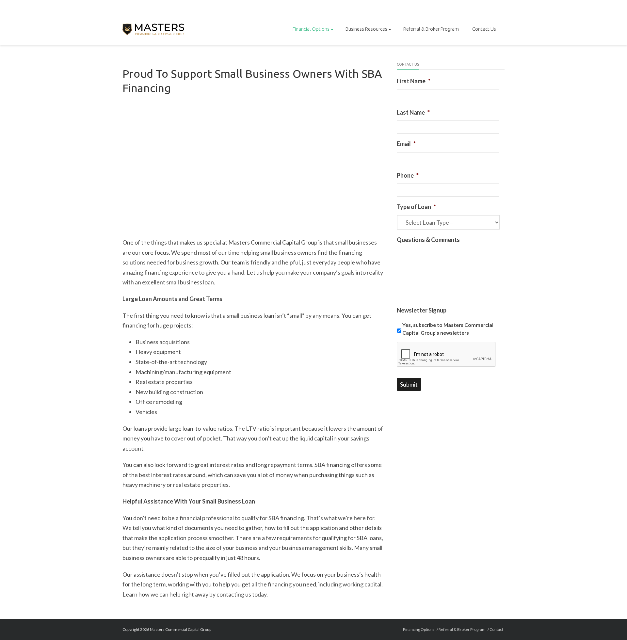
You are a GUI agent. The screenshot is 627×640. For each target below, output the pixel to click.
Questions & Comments (428, 239)
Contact (496, 629)
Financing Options (419, 629)
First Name (413, 81)
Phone (408, 175)
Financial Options (311, 29)
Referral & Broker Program (431, 29)
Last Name (413, 112)
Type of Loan (416, 206)
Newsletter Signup (421, 310)
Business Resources (366, 29)
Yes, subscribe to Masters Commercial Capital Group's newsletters (447, 329)
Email (406, 143)
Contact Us (484, 29)
